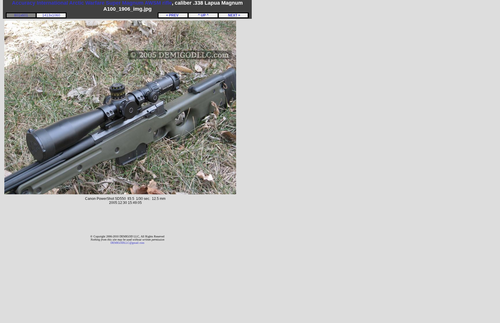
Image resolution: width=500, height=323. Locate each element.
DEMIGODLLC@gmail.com (127, 242)
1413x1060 (51, 15)
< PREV (173, 15)
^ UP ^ (203, 15)
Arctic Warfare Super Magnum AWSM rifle (120, 3)
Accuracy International (40, 3)
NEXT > (233, 15)
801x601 (21, 15)
